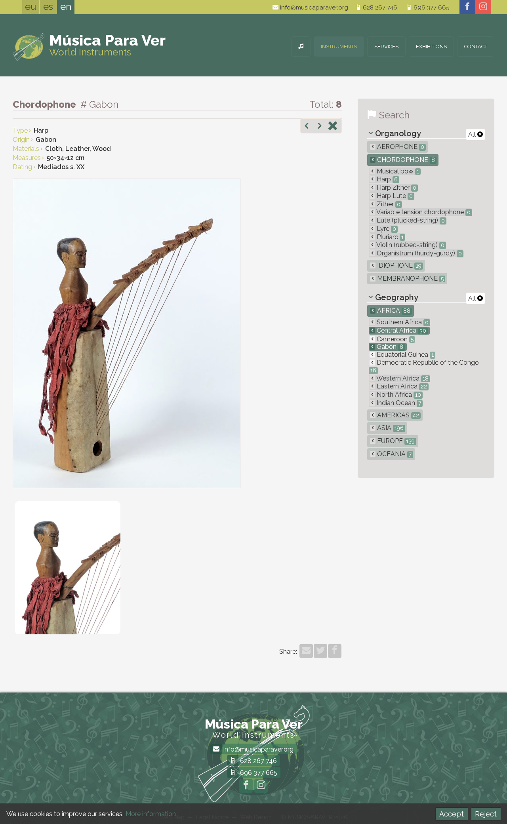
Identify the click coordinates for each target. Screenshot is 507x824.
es (48, 6)
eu (30, 6)
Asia (389, 428)
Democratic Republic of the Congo (424, 366)
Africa (392, 310)
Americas (397, 415)
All (472, 134)
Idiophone (398, 265)
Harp (386, 179)
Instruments (339, 46)
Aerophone (399, 146)
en (65, 6)
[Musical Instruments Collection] (301, 46)
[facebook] (467, 7)
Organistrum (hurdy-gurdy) (418, 253)
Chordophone (405, 160)
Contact (475, 46)
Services (386, 46)
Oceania (393, 454)
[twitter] (320, 651)
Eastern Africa (401, 386)
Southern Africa (402, 322)
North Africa (398, 394)
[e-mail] (306, 651)
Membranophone (409, 278)
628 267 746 (379, 7)
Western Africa (402, 378)
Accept (451, 814)
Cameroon (394, 339)
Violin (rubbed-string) (409, 245)
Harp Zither (395, 187)
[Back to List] (333, 127)
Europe (395, 441)
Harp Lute (394, 196)
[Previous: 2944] (306, 127)
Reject (486, 814)
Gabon (389, 346)
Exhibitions (431, 46)
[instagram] (483, 7)
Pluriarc (389, 237)
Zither (387, 204)
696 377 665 (430, 7)
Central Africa (400, 330)
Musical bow (397, 171)
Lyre (385, 228)
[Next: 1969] (319, 127)
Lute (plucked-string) (410, 220)
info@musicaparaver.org (313, 7)
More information (151, 814)
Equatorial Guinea (404, 354)
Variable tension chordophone (423, 212)
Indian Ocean (398, 403)
